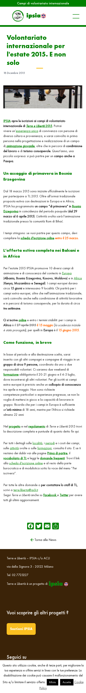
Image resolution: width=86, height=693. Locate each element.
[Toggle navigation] (72, 16)
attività (14, 448)
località (37, 443)
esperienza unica (27, 131)
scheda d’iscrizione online (37, 238)
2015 (39, 126)
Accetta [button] (67, 682)
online (22, 320)
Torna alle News (45, 540)
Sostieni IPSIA (21, 629)
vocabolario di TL (15, 458)
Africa (78, 278)
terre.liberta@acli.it (25, 490)
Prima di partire (57, 453)
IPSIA (7, 121)
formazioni (44, 448)
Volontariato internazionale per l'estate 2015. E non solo (36, 50)
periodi (50, 443)
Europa (67, 273)
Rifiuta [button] (52, 682)
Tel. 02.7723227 (17, 575)
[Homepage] (29, 15)
